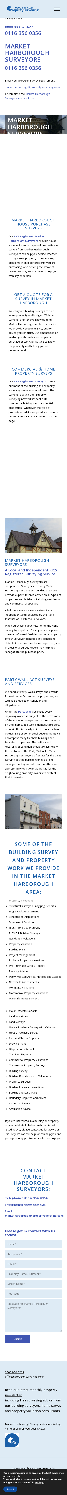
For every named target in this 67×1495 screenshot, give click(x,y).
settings (39, 1482)
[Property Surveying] (23, 9)
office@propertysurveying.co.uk (24, 1376)
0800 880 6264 (16, 27)
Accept (10, 1489)
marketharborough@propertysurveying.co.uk (32, 87)
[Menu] (55, 8)
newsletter (13, 1395)
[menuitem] (55, 8)
